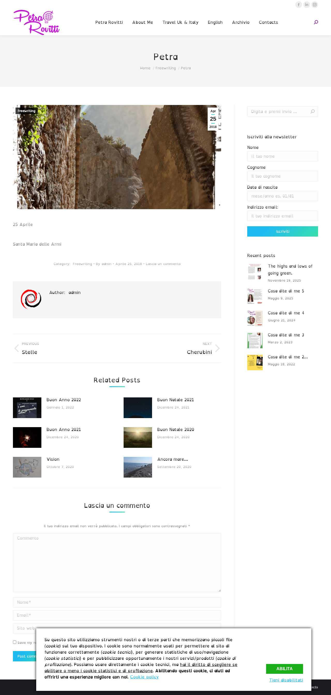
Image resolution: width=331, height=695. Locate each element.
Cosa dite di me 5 (286, 291)
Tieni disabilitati (286, 680)
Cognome (256, 167)
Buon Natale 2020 (175, 429)
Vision (53, 459)
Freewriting (26, 111)
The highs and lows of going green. (290, 270)
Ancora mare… (172, 459)
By (103, 264)
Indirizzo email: (262, 207)
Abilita (284, 669)
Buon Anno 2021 (64, 429)
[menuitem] (109, 22)
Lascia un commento (163, 264)
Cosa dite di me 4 (286, 312)
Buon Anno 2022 (64, 399)
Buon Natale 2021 (175, 399)
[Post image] (27, 407)
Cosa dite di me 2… (288, 356)
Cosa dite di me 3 (286, 334)
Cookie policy (144, 677)
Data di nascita (262, 187)
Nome (253, 147)
